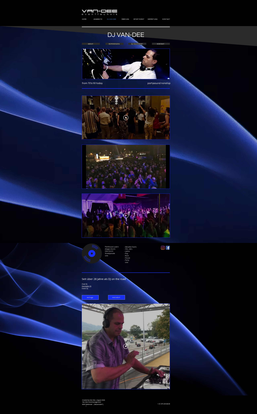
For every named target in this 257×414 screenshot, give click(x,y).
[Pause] (84, 186)
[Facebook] (168, 248)
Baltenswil (89, 405)
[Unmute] (88, 186)
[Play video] (125, 117)
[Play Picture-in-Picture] (163, 186)
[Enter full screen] (167, 186)
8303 (83, 404)
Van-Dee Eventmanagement (90, 402)
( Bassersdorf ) (98, 404)
